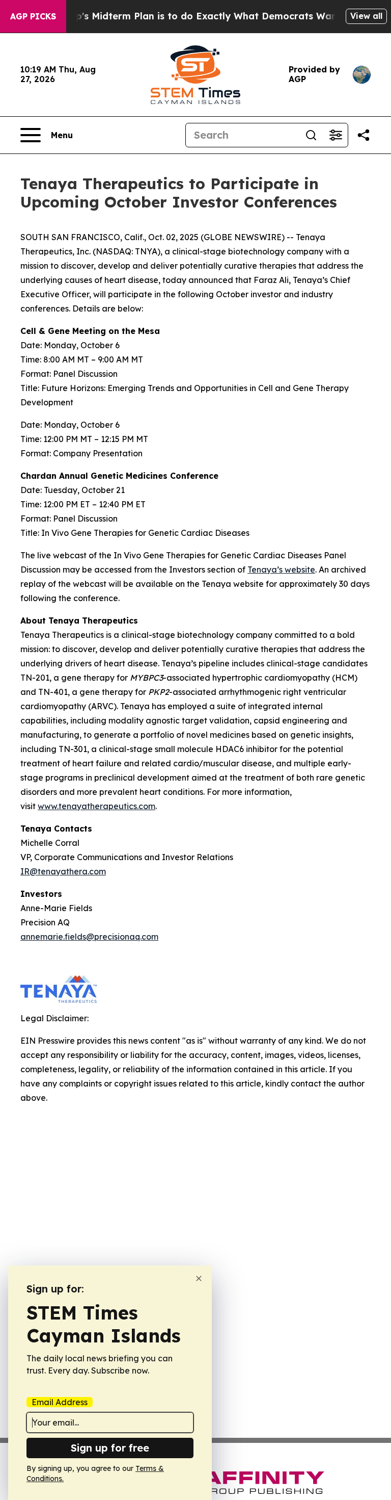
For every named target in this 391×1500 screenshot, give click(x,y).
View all (366, 16)
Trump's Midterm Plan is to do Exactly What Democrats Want (196, 16)
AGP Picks (33, 16)
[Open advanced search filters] (335, 135)
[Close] (199, 1278)
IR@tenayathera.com (63, 871)
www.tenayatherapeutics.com (96, 806)
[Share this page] (363, 135)
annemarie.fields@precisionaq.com (89, 937)
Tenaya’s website (281, 569)
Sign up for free (110, 1447)
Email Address (60, 1402)
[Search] (311, 135)
